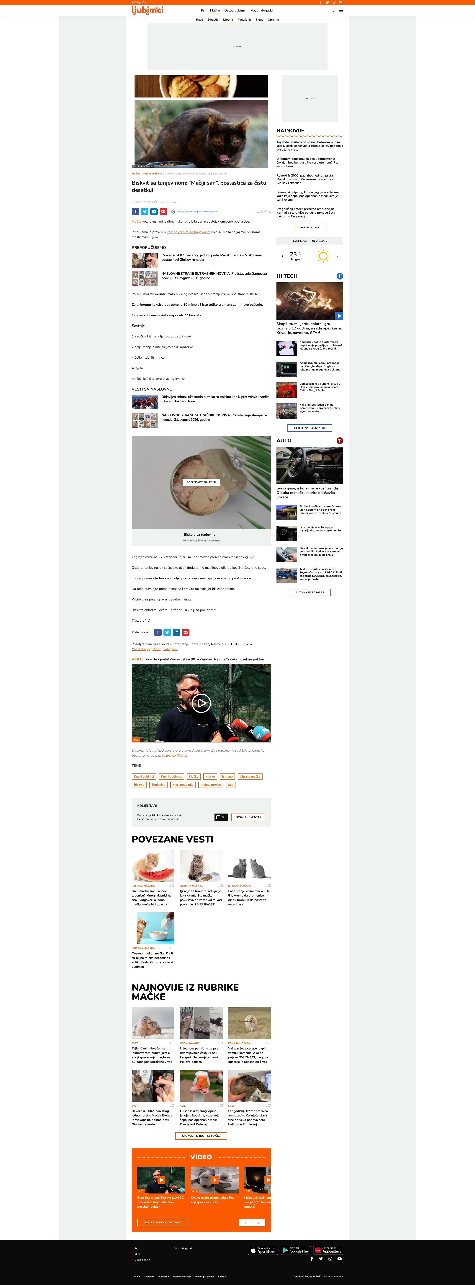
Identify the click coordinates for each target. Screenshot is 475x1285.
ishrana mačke (250, 776)
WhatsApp (141, 649)
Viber (156, 649)
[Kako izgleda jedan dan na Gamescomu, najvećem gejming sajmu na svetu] (286, 411)
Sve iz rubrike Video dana (162, 1222)
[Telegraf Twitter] (327, 2)
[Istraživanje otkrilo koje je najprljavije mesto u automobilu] (286, 533)
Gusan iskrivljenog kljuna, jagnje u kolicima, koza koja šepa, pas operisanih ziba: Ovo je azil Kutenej (307, 196)
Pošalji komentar (248, 817)
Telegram (170, 649)
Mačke (136, 173)
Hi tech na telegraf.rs (309, 428)
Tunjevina (158, 785)
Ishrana (227, 776)
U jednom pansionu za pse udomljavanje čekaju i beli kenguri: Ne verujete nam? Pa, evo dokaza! (307, 162)
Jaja (230, 785)
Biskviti (139, 785)
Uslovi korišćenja (174, 755)
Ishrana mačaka (152, 173)
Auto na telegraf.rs (310, 592)
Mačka (193, 776)
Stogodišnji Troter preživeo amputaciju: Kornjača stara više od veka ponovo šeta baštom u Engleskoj (305, 212)
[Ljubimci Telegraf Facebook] (320, 2)
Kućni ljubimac (171, 776)
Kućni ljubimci (144, 776)
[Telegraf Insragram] (334, 2)
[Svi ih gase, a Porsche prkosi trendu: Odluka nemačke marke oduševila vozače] (309, 465)
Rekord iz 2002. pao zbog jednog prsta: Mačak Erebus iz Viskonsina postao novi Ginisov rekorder (305, 179)
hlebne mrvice (211, 785)
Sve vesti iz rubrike (201, 1136)
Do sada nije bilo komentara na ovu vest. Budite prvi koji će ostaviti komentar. (160, 817)
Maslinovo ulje (183, 785)
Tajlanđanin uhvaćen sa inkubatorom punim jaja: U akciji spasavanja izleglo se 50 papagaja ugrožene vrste (309, 145)
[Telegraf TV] (340, 2)
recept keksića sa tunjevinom (188, 232)
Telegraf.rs (140, 2)
